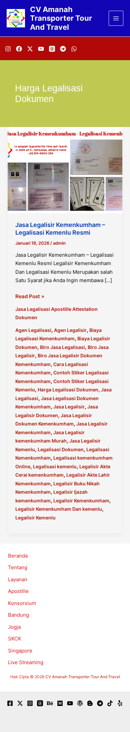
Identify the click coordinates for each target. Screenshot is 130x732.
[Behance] (50, 703)
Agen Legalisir (70, 330)
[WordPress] (80, 703)
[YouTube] (41, 49)
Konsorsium (22, 603)
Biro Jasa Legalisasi (62, 347)
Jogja (14, 627)
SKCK (14, 638)
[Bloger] (90, 703)
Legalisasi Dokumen (61, 449)
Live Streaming (25, 662)
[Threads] (52, 49)
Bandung (18, 615)
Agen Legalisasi (33, 330)
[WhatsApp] (74, 49)
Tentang (17, 567)
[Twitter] (20, 703)
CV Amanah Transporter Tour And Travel (61, 18)
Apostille (18, 591)
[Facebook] (19, 49)
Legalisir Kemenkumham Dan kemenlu (58, 509)
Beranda (18, 556)
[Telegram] (63, 49)
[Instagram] (8, 49)
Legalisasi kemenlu (55, 466)
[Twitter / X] (30, 49)
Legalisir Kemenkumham (81, 500)
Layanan (17, 579)
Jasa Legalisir (69, 406)
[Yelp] (120, 703)
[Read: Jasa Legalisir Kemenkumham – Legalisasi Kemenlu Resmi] (65, 169)
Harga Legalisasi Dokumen (68, 389)
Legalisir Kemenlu (35, 517)
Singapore (20, 650)
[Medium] (60, 703)
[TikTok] (110, 703)
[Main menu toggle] (116, 18)
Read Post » (29, 297)
